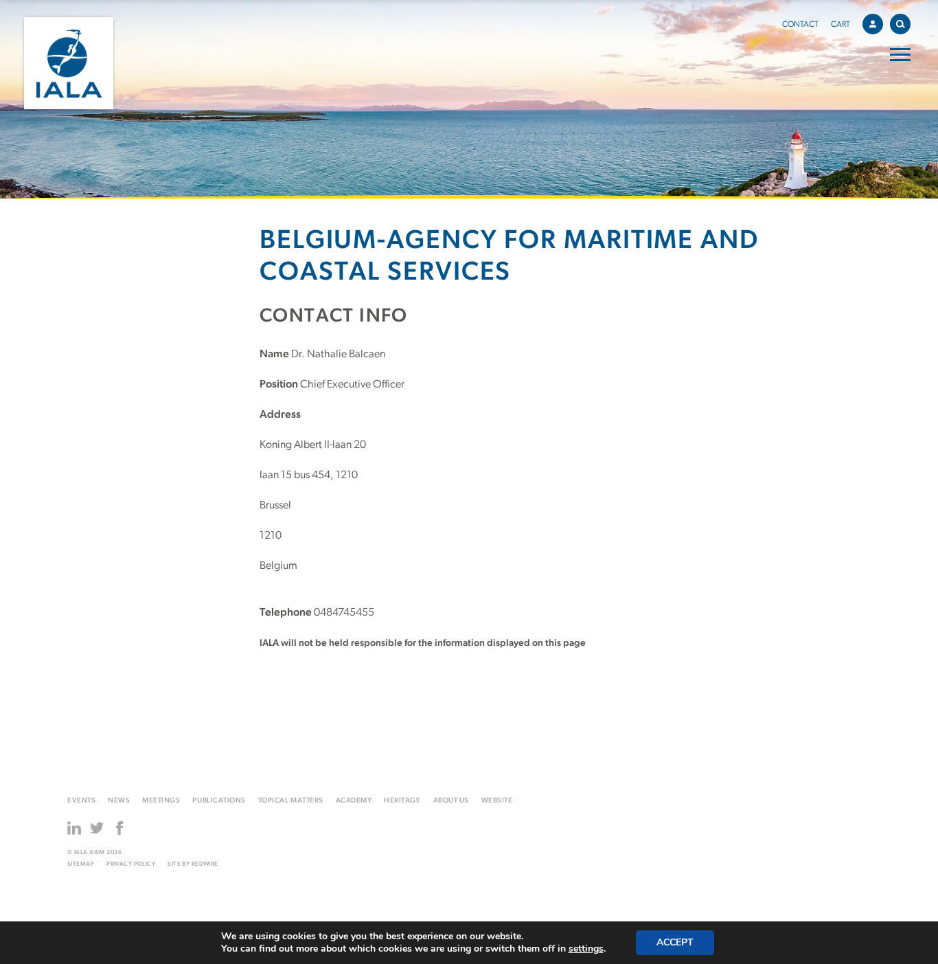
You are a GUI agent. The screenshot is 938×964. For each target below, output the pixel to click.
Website (497, 801)
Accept (675, 942)
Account (872, 24)
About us (451, 801)
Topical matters (290, 801)
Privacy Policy (130, 864)
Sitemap (80, 864)
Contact (800, 25)
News (119, 801)
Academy (354, 801)
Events (81, 801)
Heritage (402, 801)
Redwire (205, 864)
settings (586, 949)
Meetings (161, 801)
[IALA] (68, 63)
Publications (218, 801)
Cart (840, 25)
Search (900, 24)
